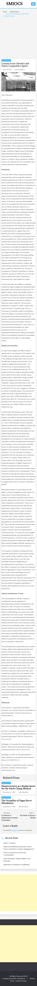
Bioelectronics (6, 60)
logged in (15, 830)
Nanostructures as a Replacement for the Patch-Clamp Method (18, 787)
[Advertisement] (18, 37)
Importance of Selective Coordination (16, 865)
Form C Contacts (9, 843)
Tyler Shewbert (19, 69)
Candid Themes (20, 981)
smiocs (14, 3)
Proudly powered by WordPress (14, 978)
